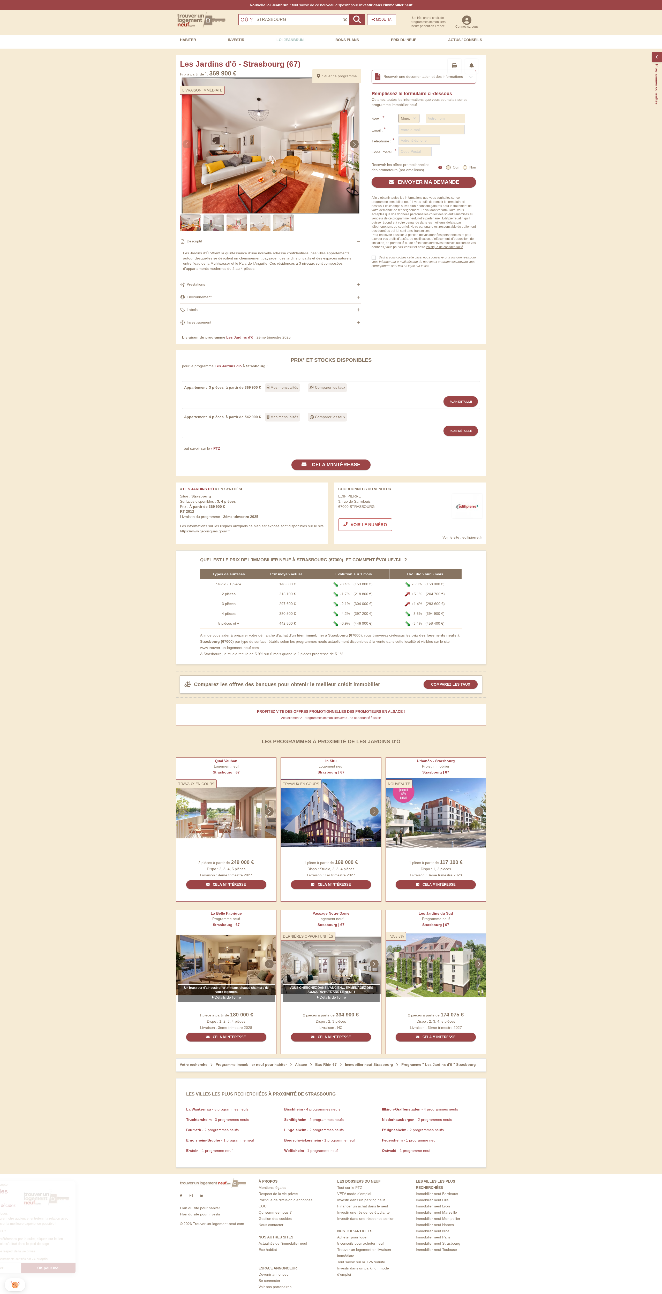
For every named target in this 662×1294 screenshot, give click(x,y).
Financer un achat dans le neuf (362, 1206)
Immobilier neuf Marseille (436, 1212)
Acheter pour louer (352, 1237)
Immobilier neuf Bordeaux (437, 1194)
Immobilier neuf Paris (433, 1237)
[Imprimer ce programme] (454, 66)
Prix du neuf (403, 40)
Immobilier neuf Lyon (433, 1206)
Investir (236, 40)
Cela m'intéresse (335, 464)
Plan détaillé (461, 401)
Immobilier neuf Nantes (435, 1225)
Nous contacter (271, 1225)
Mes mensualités (283, 387)
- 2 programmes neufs (314, 1119)
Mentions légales (272, 1187)
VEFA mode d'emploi (354, 1194)
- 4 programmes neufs (312, 1109)
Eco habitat (268, 1249)
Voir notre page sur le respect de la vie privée (42, 1251)
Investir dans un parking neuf (361, 1200)
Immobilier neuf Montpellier (438, 1218)
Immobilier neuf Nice (432, 1231)
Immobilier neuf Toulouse (436, 1249)
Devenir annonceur (274, 1274)
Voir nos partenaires (275, 1287)
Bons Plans (347, 40)
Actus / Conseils (465, 40)
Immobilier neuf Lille (432, 1200)
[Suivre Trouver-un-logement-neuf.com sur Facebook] (181, 1195)
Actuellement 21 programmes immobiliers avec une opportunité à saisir (331, 718)
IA (384, 19)
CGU (263, 1206)
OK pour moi (87, 1268)
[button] (15, 1284)
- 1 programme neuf (220, 1140)
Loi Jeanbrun (290, 40)
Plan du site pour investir (200, 1214)
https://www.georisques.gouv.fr (205, 531)
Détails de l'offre (227, 997)
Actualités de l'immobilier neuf (283, 1243)
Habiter (188, 40)
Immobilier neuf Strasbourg (438, 1243)
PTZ (216, 448)
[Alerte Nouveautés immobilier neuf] (471, 66)
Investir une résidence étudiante (363, 1212)
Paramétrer (32, 1268)
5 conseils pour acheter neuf (360, 1243)
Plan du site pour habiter (200, 1208)
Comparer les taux (329, 387)
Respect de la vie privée (278, 1194)
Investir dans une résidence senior (365, 1218)
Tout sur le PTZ (349, 1187)
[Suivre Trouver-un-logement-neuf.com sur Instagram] (191, 1195)
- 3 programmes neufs (217, 1119)
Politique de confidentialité (444, 247)
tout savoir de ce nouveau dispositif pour (331, 5)
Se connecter (269, 1280)
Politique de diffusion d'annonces (285, 1200)
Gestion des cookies (275, 1218)
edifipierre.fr (472, 537)
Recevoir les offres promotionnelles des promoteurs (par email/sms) (400, 167)
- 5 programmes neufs (217, 1109)
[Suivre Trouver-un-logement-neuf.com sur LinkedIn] (201, 1195)
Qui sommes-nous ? (275, 1212)
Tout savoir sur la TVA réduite (361, 1262)
